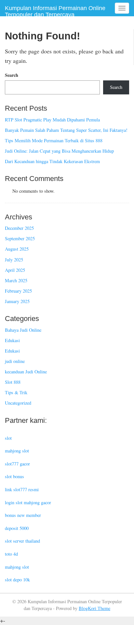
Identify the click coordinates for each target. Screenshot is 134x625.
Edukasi (12, 340)
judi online (15, 361)
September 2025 (20, 238)
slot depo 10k (17, 579)
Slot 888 (12, 382)
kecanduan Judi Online (26, 371)
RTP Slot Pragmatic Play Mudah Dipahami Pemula (52, 120)
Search (11, 75)
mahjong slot (17, 451)
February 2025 (18, 291)
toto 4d (11, 554)
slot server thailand (22, 541)
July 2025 (14, 260)
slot (8, 438)
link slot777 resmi (22, 489)
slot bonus (14, 476)
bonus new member (23, 515)
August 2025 (17, 249)
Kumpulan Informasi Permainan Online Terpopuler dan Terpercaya (55, 11)
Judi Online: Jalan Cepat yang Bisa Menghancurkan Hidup (59, 151)
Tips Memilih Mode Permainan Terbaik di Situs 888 (53, 140)
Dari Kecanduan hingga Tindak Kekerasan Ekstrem (52, 161)
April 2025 (15, 270)
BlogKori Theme (94, 608)
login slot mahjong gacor (28, 502)
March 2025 (16, 280)
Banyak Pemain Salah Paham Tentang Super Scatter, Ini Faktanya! (66, 130)
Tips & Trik (16, 392)
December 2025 (19, 228)
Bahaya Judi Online (23, 330)
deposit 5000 (17, 528)
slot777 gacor (17, 464)
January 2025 (17, 301)
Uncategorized (18, 403)
